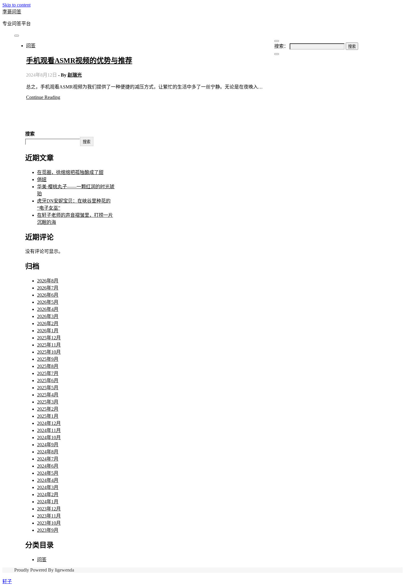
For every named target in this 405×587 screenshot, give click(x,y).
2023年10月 (49, 523)
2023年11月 (49, 515)
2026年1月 (47, 330)
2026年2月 (47, 323)
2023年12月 (49, 508)
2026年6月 (47, 295)
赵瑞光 (75, 74)
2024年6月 (47, 466)
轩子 (7, 581)
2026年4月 (47, 309)
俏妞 (42, 179)
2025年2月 (47, 409)
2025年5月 (47, 387)
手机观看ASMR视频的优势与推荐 (79, 60)
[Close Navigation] (276, 54)
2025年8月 (47, 366)
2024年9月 (47, 444)
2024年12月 (49, 423)
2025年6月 (47, 380)
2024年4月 (47, 480)
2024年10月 (49, 437)
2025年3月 (47, 401)
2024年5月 (47, 473)
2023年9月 (47, 530)
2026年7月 (47, 287)
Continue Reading (43, 97)
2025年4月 (47, 394)
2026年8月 (47, 280)
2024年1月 (47, 501)
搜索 (30, 133)
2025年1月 (47, 416)
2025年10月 (49, 352)
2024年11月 (49, 430)
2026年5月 (47, 302)
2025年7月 (47, 373)
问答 (31, 45)
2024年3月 (47, 487)
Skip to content (16, 4)
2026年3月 (47, 316)
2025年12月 (49, 337)
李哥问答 (11, 11)
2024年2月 (47, 494)
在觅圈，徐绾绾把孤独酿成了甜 (70, 172)
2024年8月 (47, 451)
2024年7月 (47, 458)
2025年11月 (49, 344)
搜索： (281, 46)
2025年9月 (47, 359)
